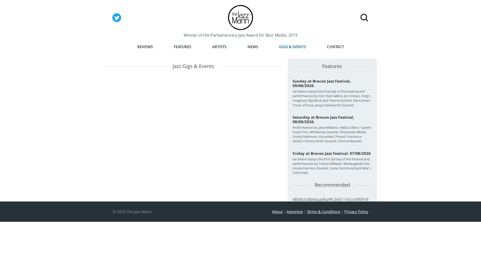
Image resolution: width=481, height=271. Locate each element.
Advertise (295, 211)
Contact (335, 47)
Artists (219, 47)
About (277, 211)
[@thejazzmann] (116, 22)
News (253, 47)
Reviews (145, 47)
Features (182, 47)
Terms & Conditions (323, 211)
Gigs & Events (292, 47)
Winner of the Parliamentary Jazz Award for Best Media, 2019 (240, 35)
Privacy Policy (356, 211)
